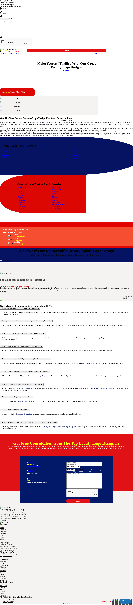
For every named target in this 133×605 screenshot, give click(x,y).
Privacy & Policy (8, 602)
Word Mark (76, 157)
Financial (55, 191)
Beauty (20, 191)
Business (21, 193)
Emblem (4, 158)
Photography (56, 199)
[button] (63, 603)
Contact (2, 537)
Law (53, 195)
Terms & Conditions (9, 600)
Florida (2, 587)
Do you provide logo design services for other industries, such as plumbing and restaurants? (29, 422)
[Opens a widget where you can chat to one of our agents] (125, 601)
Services (7, 53)
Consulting (21, 202)
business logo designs (88, 363)
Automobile (22, 188)
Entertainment (56, 188)
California (3, 584)
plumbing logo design (49, 427)
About (2, 528)
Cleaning (21, 197)
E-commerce (22, 206)
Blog (1, 535)
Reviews (3, 533)
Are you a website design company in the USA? (17, 397)
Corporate (5, 157)
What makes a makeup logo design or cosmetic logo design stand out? (23, 333)
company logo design (49, 122)
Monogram (76, 153)
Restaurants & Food (58, 204)
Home (2, 53)
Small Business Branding (8, 554)
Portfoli (12, 53)
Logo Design (4, 543)
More (17, 53)
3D (74, 158)
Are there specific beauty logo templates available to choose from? (22, 346)
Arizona (2, 593)
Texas (2, 589)
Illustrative (76, 149)
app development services (26, 414)
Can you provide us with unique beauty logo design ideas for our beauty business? (27, 321)
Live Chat (19, 240)
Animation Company (7, 550)
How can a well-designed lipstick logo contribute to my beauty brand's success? (26, 359)
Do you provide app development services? (16, 409)
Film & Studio (57, 189)
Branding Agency (6, 544)
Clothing (21, 199)
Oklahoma (3, 595)
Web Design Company (7, 546)
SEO (1, 558)
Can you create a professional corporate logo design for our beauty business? (25, 371)
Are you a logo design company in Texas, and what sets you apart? (22, 384)
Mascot (75, 151)
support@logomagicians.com (24, 244)
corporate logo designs (39, 376)
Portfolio (3, 529)
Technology (56, 208)
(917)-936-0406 (19, 236)
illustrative (3, 569)
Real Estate (56, 202)
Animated (5, 151)
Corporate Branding (6, 556)
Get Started (66, 70)
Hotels (54, 193)
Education (21, 208)
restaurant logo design (66, 427)
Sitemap (2, 539)
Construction (22, 201)
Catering (20, 195)
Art (19, 189)
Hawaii (2, 591)
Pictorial (75, 155)
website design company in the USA (28, 401)
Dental (20, 204)
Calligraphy (5, 153)
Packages (3, 531)
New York (3, 586)
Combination (6, 155)
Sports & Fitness (57, 206)
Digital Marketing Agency (8, 552)
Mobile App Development (8, 548)
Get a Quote (94, 53)
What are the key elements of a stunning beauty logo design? (21, 308)
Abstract (4, 149)
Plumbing (55, 201)
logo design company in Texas (26, 388)
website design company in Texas (101, 388)
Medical (54, 197)
